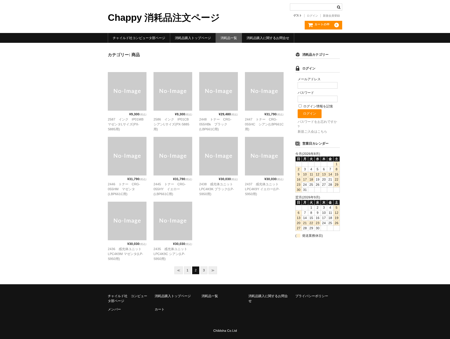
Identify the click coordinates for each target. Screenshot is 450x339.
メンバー (114, 309)
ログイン (312, 15)
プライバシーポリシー (311, 296)
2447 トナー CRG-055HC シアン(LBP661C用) (264, 124)
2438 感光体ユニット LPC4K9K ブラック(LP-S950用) (217, 189)
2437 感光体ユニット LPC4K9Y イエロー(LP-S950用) (263, 189)
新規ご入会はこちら (312, 131)
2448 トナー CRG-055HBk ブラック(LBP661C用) (215, 124)
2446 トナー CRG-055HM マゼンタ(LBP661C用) (124, 189)
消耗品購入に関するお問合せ (268, 38)
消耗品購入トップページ (193, 38)
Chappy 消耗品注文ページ (164, 17)
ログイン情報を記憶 (317, 106)
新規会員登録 (331, 15)
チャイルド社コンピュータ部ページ (139, 38)
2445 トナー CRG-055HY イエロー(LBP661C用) (170, 189)
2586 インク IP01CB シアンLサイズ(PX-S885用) (173, 124)
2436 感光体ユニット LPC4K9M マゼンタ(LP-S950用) (126, 254)
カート (160, 309)
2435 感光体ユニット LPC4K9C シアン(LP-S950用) (172, 254)
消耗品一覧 (229, 38)
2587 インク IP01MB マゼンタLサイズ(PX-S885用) (127, 124)
